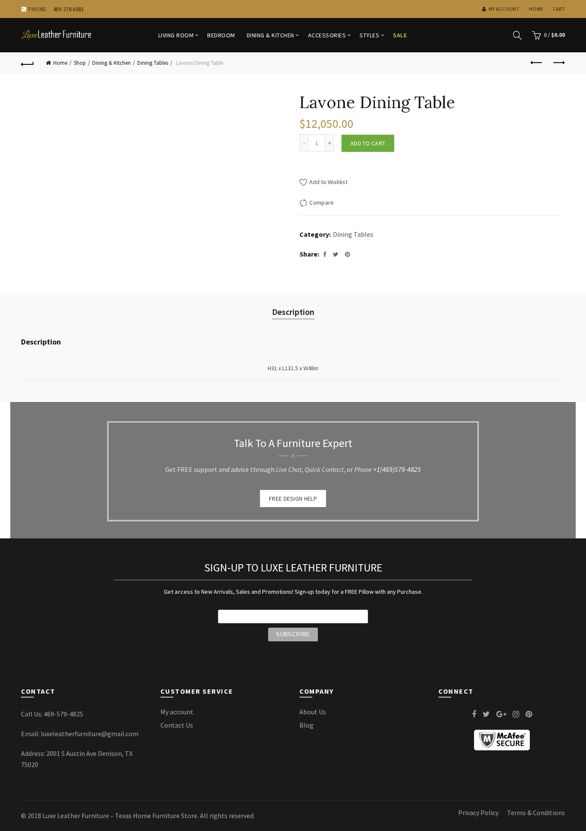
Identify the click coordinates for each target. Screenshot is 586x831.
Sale (400, 35)
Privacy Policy (478, 812)
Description (293, 311)
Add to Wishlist (327, 182)
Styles (369, 35)
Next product (558, 63)
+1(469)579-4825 (397, 469)
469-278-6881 (68, 9)
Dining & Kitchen (270, 35)
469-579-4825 (63, 714)
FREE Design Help (293, 498)
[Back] (27, 63)
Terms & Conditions (536, 812)
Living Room (176, 35)
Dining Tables (152, 62)
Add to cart (367, 143)
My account (504, 9)
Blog (306, 725)
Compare (321, 202)
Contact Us (176, 725)
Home (536, 9)
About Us (312, 711)
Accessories (327, 35)
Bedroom (221, 35)
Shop (80, 62)
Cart (559, 9)
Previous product (537, 63)
